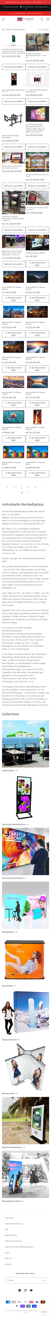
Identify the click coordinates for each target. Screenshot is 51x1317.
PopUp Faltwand (9, 1039)
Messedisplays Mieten (11, 1201)
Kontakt (8, 1264)
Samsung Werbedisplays (13, 878)
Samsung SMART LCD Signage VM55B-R (35, 288)
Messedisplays (8, 932)
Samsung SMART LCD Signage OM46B (35, 463)
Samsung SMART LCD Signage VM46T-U (35, 323)
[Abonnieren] (43, 1280)
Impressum (9, 1218)
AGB (6, 1229)
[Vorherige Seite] (7, 487)
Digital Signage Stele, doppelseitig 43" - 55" (13, 91)
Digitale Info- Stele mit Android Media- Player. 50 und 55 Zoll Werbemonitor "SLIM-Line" (12, 253)
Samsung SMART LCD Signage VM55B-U (11, 288)
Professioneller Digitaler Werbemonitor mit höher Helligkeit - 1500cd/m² (13, 218)
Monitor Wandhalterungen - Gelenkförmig (11, 136)
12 (22, 492)
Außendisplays (8, 770)
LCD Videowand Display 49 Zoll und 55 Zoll (37, 175)
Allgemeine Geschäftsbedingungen (19, 1247)
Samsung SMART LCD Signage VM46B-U (11, 358)
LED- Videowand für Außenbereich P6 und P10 (37, 208)
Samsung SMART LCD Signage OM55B (11, 463)
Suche (7, 1252)
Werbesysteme (8, 1093)
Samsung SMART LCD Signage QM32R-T (35, 393)
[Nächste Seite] (29, 492)
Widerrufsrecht (11, 1235)
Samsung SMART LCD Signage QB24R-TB (11, 428)
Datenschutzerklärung (14, 1223)
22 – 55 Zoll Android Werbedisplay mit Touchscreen (37, 91)
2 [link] (21, 487)
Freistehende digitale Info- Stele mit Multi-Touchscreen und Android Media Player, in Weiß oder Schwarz (13, 51)
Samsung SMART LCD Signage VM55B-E (11, 323)
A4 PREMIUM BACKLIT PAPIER (35, 253)
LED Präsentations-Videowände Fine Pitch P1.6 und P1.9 (12, 167)
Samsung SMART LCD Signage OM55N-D (35, 428)
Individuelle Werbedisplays (14, 824)
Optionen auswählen (13, 67)
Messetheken (8, 985)
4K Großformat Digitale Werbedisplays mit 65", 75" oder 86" (36, 55)
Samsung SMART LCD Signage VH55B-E (11, 393)
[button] (3, 19)
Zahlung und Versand (13, 1241)
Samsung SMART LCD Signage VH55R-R (35, 358)
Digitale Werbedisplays (12, 1147)
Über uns (8, 1258)
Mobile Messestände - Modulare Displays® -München (24, 1310)
